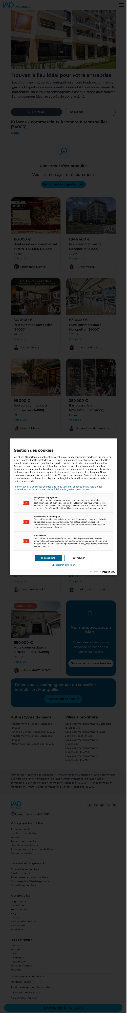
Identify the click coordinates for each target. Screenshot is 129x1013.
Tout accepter (48, 557)
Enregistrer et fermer (63, 564)
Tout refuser (78, 557)
